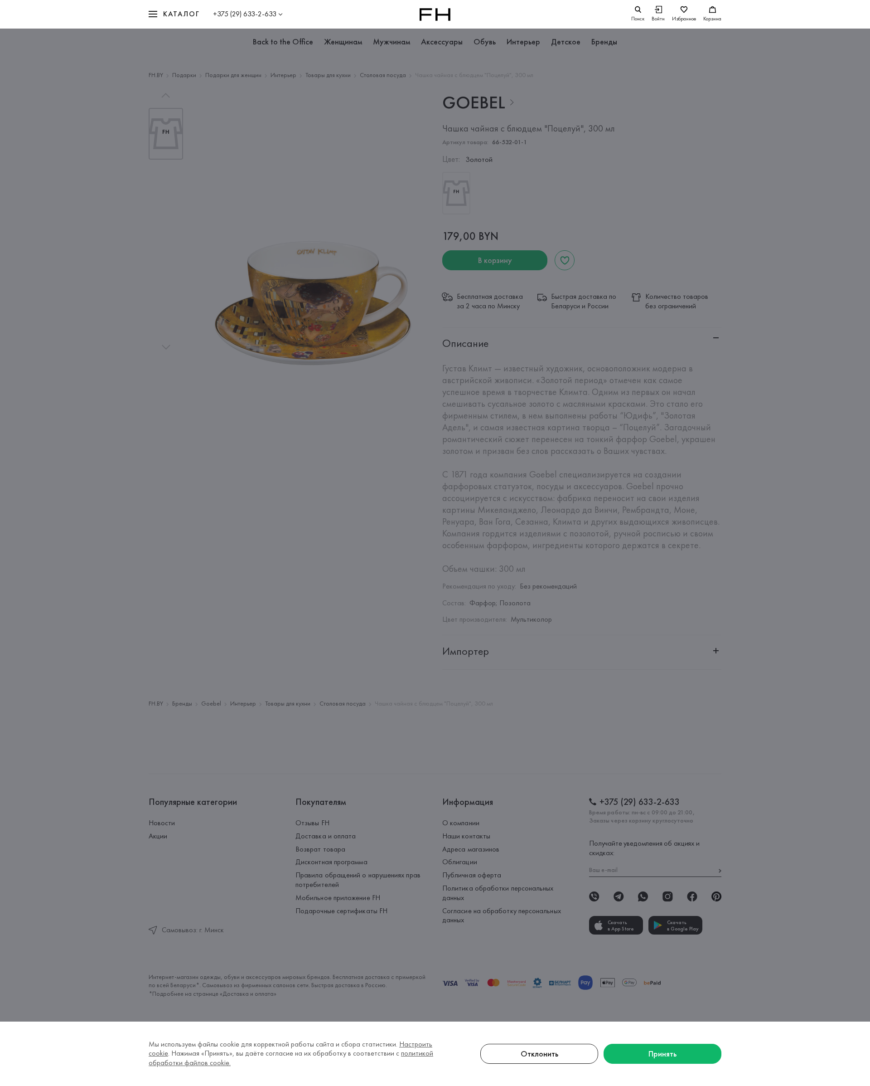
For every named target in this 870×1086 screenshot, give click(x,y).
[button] (174, 14)
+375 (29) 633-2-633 (244, 14)
